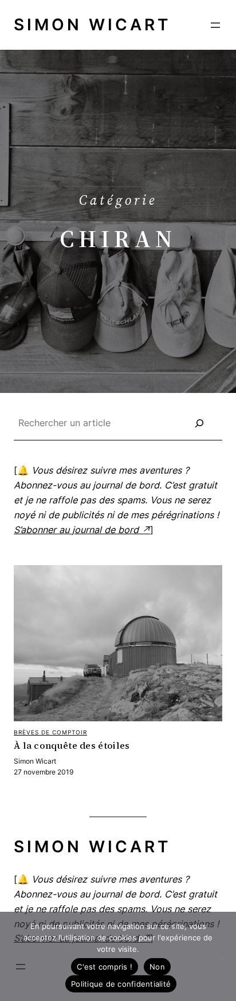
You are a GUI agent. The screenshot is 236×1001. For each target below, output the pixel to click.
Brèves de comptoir (50, 732)
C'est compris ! (104, 966)
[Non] (221, 956)
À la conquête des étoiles (72, 746)
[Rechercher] (199, 423)
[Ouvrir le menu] (215, 25)
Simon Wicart (92, 24)
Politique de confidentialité (121, 983)
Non (157, 966)
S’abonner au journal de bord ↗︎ (82, 529)
